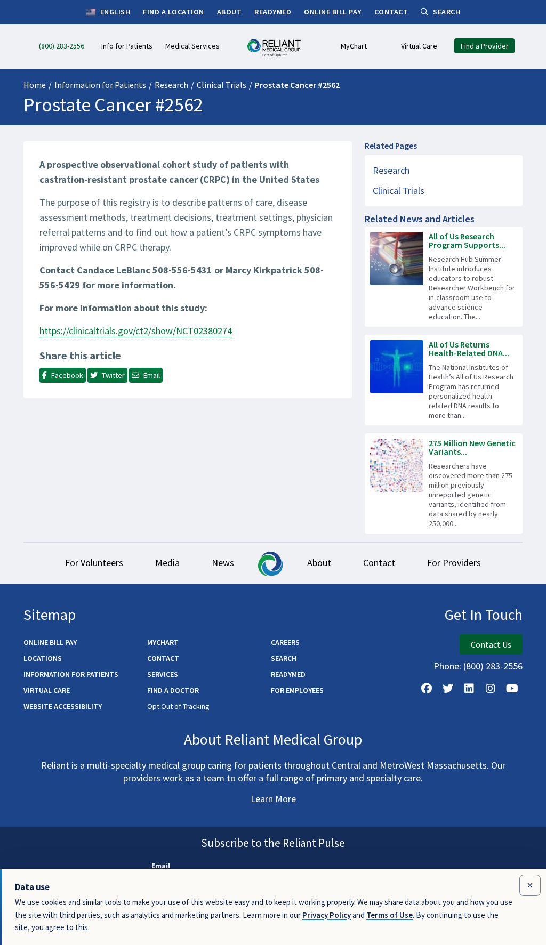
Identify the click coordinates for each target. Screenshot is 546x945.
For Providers (454, 562)
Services (162, 674)
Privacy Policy (326, 915)
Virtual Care (46, 690)
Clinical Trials (221, 84)
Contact (379, 562)
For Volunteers (94, 562)
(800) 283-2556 (493, 666)
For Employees (297, 690)
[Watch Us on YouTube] (512, 688)
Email (160, 865)
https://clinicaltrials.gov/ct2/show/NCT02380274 (135, 331)
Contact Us (491, 644)
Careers (285, 642)
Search (283, 658)
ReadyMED (288, 674)
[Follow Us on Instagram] (490, 688)
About (319, 562)
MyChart (163, 642)
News (223, 562)
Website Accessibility (62, 706)
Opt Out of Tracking (178, 706)
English (114, 12)
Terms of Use (389, 915)
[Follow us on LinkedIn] (469, 688)
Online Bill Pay (50, 642)
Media (167, 562)
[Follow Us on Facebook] (426, 688)
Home (34, 84)
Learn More (273, 799)
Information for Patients (100, 84)
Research (171, 84)
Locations (42, 658)
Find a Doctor (173, 690)
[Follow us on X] (448, 688)
